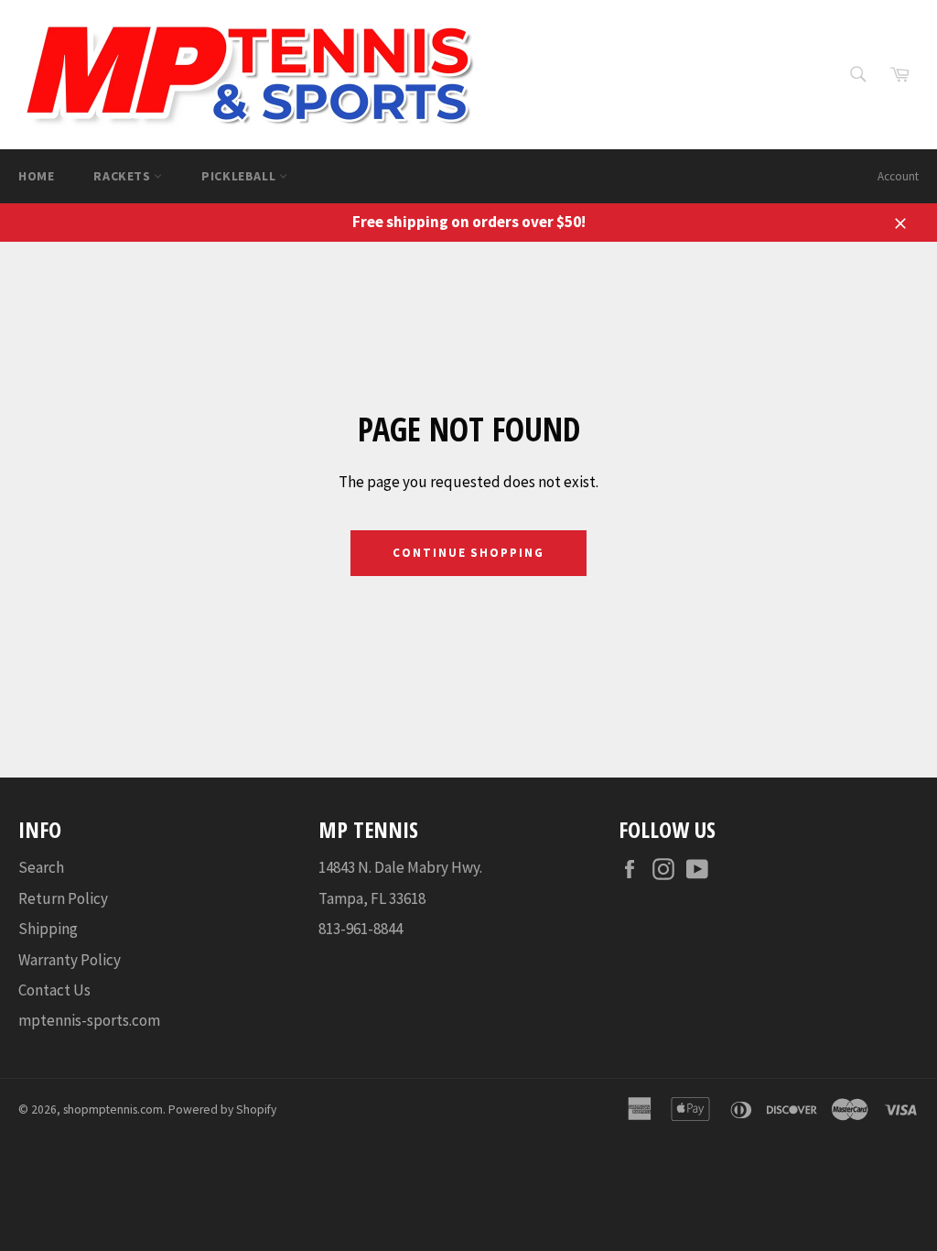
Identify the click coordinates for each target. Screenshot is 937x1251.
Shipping (48, 929)
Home (36, 176)
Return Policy (63, 898)
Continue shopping (468, 552)
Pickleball (240, 176)
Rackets (123, 176)
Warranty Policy (69, 960)
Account (898, 176)
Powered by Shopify (222, 1109)
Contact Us (54, 990)
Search (41, 867)
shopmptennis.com (113, 1109)
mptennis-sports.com (89, 1020)
